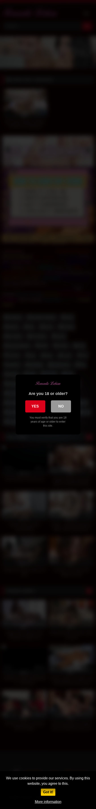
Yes (35, 406)
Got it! (48, 792)
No (61, 406)
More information (48, 802)
